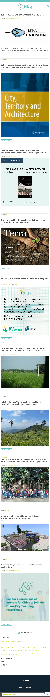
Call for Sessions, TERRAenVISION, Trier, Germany (23, 15)
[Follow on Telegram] (28, 680)
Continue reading (6, 55)
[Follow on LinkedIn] (26, 680)
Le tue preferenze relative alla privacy (30, 694)
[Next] (31, 633)
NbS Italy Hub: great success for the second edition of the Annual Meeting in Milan (20, 650)
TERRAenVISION (5, 663)
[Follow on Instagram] (24, 680)
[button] (2, 6)
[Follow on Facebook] (22, 680)
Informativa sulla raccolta (9, 694)
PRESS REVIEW (4, 457)
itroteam (17, 18)
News (6, 59)
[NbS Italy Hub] (25, 6)
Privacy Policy (21, 686)
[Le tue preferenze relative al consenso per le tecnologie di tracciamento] (47, 694)
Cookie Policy (28, 686)
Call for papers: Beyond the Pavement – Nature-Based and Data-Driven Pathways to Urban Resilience (24, 647)
